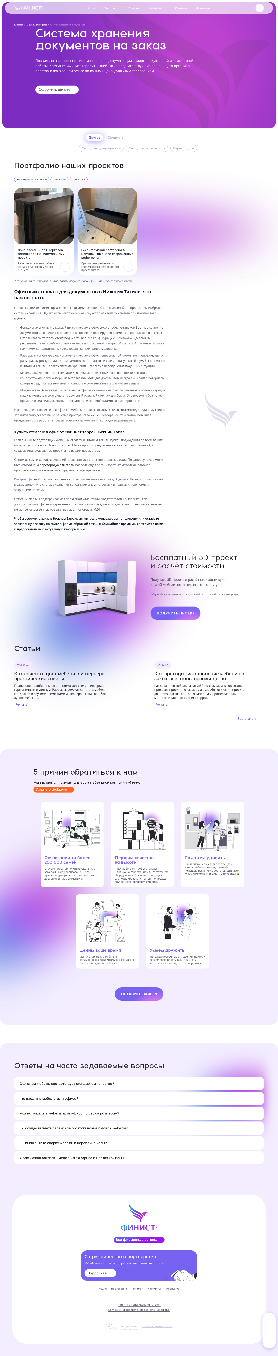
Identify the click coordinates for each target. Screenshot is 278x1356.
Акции (92, 8)
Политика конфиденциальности (139, 1304)
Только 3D (59, 179)
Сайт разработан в (146, 1326)
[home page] (28, 8)
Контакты (181, 8)
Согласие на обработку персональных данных (139, 1309)
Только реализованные (32, 179)
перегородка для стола (57, 465)
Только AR (78, 179)
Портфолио (112, 8)
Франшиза (203, 8)
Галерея (134, 8)
